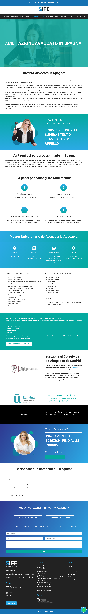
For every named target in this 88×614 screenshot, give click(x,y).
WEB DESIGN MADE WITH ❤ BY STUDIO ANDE (44, 611)
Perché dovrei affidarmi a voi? (15, 496)
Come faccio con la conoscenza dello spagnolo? (20, 484)
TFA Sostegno (14, 16)
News (58, 2)
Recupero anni (81, 16)
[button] (44, 480)
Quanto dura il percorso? (14, 492)
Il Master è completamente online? (16, 480)
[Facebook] (7, 583)
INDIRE (21, 16)
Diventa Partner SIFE (40, 2)
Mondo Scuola (49, 16)
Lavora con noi (72, 571)
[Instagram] (10, 583)
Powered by (58, 590)
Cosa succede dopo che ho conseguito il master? (20, 488)
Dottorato (27, 16)
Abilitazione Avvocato (38, 16)
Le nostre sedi (51, 2)
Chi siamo (31, 2)
